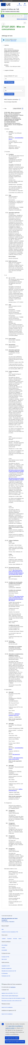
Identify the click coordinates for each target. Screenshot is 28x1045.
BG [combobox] (6, 90)
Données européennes (6, 968)
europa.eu (13, 987)
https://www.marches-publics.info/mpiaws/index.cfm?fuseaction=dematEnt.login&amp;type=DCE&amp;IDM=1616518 (16, 572)
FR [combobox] (5, 78)
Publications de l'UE (6, 975)
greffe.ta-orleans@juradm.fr (15, 790)
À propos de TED (5, 956)
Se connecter (19, 5)
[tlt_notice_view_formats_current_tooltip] (22, 108)
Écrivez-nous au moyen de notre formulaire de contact (13, 998)
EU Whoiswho (5, 973)
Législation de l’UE (6, 965)
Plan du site (4, 959)
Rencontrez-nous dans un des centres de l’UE (11, 1000)
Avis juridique (4, 945)
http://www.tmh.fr (16, 754)
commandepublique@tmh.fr (16, 138)
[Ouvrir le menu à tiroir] (3, 24)
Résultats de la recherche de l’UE (9, 970)
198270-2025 (13, 40)
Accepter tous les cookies (12, 1038)
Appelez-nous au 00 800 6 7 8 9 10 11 (10, 993)
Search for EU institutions (7, 1007)
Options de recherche (22, 19)
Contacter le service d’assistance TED (10, 931)
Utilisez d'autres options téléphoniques (10, 995)
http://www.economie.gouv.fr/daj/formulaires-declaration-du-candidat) (16, 471)
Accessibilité (4, 950)
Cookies (3, 947)
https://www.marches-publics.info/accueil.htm (16, 758)
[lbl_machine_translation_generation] (19, 99)
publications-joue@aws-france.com (14, 714)
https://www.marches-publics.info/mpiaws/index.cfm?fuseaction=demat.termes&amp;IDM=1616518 (16, 598)
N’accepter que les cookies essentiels (15, 1041)
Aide (3, 929)
